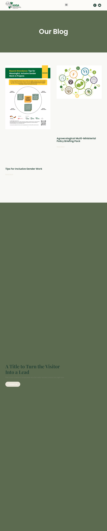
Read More (9, 174)
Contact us (13, 384)
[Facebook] (94, 5)
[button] (66, 5)
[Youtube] (99, 5)
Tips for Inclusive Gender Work (23, 168)
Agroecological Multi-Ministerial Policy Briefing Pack (76, 140)
